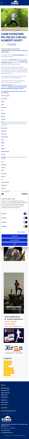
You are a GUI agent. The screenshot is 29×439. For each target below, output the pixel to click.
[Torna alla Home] (14, 2)
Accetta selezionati (14, 240)
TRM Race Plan (4, 394)
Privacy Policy (4, 404)
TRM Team (7, 375)
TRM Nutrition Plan (5, 390)
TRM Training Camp (5, 392)
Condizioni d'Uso (4, 402)
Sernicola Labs (21, 435)
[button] (1, 3)
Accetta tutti (14, 236)
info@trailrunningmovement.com (8, 410)
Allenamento (7, 363)
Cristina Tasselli (11, 43)
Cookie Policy (4, 400)
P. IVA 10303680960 (5, 430)
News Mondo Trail (9, 370)
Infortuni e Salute (8, 368)
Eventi (6, 366)
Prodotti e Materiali (9, 372)
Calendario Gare (4, 397)
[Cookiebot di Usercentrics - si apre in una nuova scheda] (21, 194)
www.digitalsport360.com (7, 432)
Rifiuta (14, 244)
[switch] (25, 218)
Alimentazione (12, 44)
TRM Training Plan (5, 388)
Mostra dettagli (21, 232)
